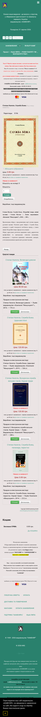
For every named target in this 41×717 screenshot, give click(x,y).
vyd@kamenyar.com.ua (30, 83)
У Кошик (15, 312)
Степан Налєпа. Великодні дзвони (21, 260)
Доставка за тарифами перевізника (18, 177)
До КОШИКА (32, 531)
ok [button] (5, 713)
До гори (21, 653)
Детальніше (25, 312)
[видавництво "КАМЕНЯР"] (5, 5)
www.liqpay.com (27, 550)
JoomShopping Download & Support (29, 510)
